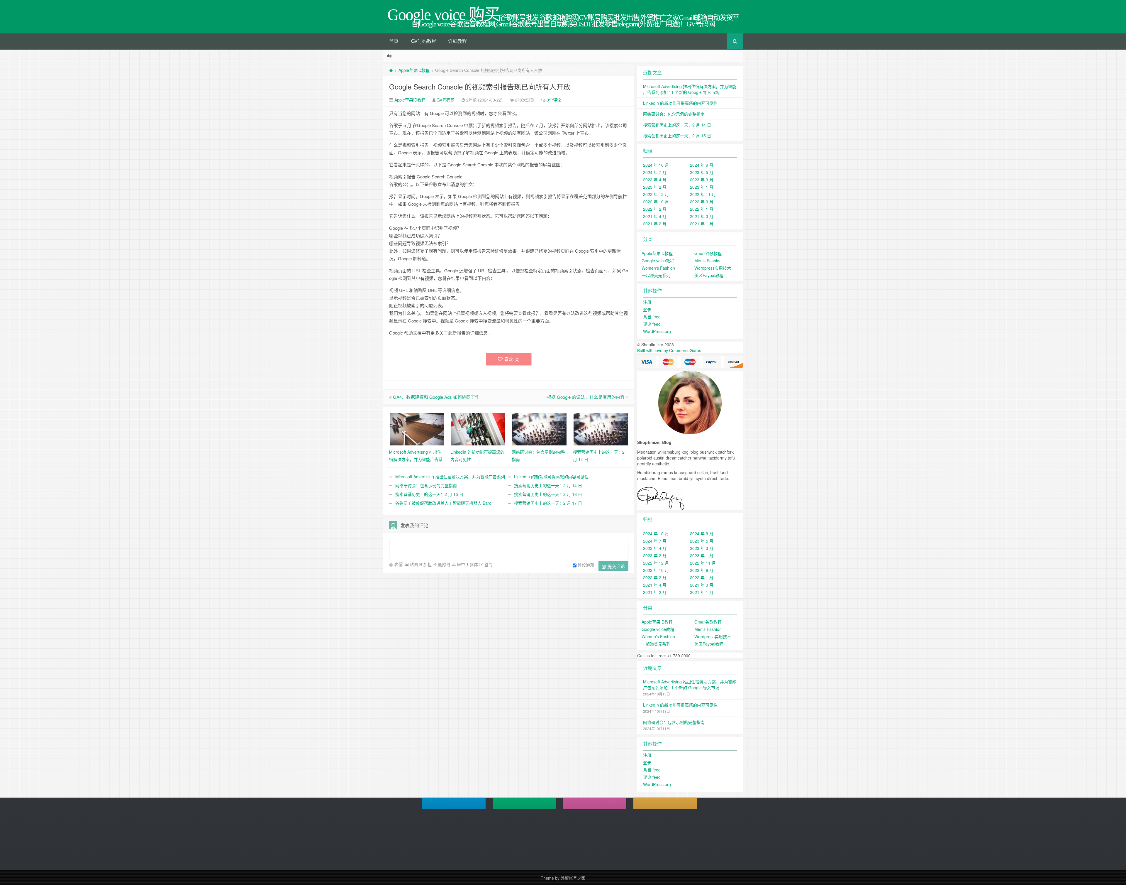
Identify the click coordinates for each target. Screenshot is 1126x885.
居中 (460, 564)
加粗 (427, 564)
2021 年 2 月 (655, 224)
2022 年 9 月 (701, 202)
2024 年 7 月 (655, 172)
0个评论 (554, 100)
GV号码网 (446, 100)
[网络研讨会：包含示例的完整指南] (539, 429)
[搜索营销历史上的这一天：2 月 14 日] (601, 429)
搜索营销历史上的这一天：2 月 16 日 (548, 494)
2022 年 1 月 (701, 209)
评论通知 (586, 565)
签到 (488, 564)
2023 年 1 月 (701, 187)
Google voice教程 (658, 261)
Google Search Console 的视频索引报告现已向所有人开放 (479, 86)
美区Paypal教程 (708, 275)
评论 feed (652, 324)
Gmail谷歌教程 (708, 253)
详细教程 (457, 41)
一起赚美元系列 (656, 275)
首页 (393, 41)
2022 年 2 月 (655, 209)
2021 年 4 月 (655, 216)
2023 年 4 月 (655, 180)
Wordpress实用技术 (712, 268)
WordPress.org (657, 331)
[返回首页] (391, 70)
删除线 (443, 564)
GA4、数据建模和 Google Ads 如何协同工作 (436, 397)
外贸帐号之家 (573, 878)
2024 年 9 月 (701, 165)
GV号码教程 (423, 41)
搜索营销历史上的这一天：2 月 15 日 (429, 494)
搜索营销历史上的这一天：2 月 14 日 (548, 485)
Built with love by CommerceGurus (669, 350)
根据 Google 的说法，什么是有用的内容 (586, 397)
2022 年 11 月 (703, 194)
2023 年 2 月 (655, 187)
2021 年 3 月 (701, 216)
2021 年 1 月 (701, 224)
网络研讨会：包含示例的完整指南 (426, 485)
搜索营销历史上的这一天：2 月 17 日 (548, 503)
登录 (647, 309)
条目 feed (652, 317)
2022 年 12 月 (656, 194)
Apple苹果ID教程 (414, 70)
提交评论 (615, 566)
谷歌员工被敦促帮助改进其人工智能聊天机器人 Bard (443, 503)
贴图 (413, 564)
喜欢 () (512, 359)
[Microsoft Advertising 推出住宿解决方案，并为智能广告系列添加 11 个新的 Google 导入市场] (417, 429)
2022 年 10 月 (656, 202)
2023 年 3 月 (701, 180)
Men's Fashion (708, 261)
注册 (647, 302)
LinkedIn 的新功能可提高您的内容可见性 (551, 476)
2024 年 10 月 (656, 165)
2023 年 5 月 (701, 172)
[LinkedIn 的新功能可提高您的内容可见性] (478, 429)
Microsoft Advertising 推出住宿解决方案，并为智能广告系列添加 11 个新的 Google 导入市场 (689, 89)
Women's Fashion (658, 268)
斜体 (473, 564)
